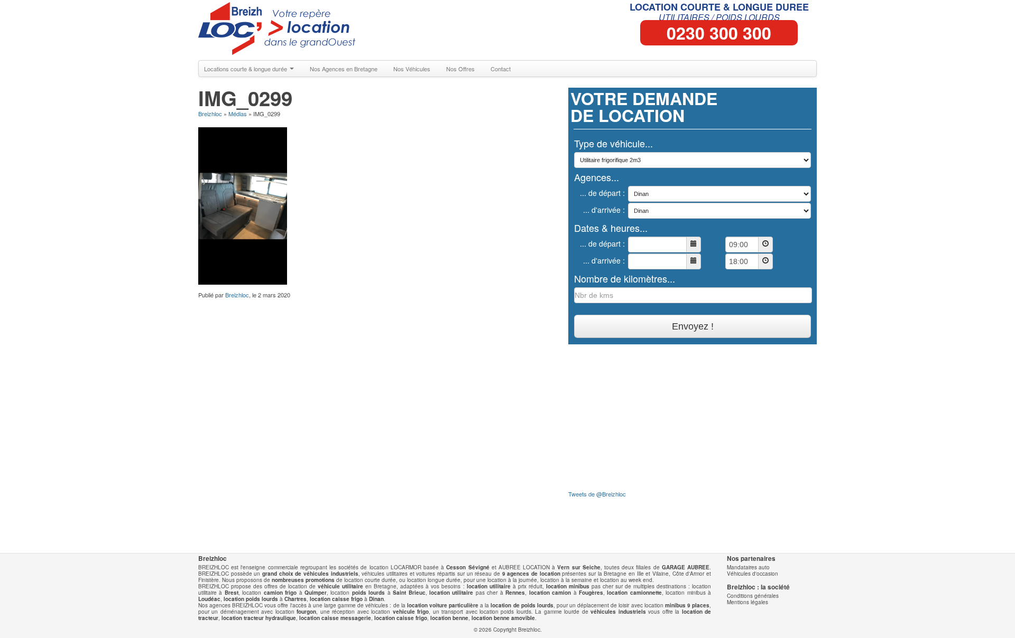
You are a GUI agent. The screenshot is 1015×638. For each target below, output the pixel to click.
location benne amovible (503, 618)
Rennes (515, 592)
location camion (550, 592)
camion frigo (280, 592)
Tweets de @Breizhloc (597, 494)
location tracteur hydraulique (259, 618)
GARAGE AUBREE (685, 567)
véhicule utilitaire (340, 586)
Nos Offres (460, 68)
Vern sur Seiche (578, 567)
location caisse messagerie (335, 618)
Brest (231, 592)
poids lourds (368, 592)
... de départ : (602, 192)
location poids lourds (251, 599)
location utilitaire (489, 586)
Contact (501, 68)
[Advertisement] (375, 315)
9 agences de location (531, 573)
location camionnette (634, 592)
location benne (449, 618)
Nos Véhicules (411, 68)
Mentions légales (747, 602)
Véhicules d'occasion (752, 573)
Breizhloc (210, 113)
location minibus (567, 586)
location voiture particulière (442, 605)
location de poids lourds (522, 605)
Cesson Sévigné (467, 567)
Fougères (591, 592)
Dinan (376, 599)
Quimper (315, 592)
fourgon (306, 611)
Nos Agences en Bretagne (343, 68)
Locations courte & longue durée (246, 68)
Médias (237, 113)
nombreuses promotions (303, 580)
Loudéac (209, 599)
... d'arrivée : (604, 209)
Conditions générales (753, 595)
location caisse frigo (336, 599)
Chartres (295, 599)
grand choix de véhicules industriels (310, 573)
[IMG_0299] (242, 205)
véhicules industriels (617, 611)
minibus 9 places (687, 605)
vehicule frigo (411, 611)
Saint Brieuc (409, 592)
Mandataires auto (748, 567)
